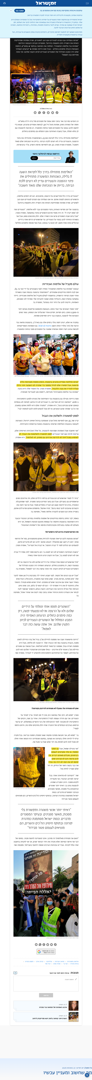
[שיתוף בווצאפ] (39, 113)
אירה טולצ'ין (44, 109)
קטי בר (65, 964)
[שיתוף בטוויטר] (48, 113)
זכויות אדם (39, 961)
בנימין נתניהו (74, 964)
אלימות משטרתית (73, 961)
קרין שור (47, 964)
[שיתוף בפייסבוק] (44, 113)
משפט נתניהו (29, 961)
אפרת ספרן (56, 964)
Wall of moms (44, 326)
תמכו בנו (20, 10)
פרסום (46, 995)
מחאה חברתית (59, 961)
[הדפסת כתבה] (35, 113)
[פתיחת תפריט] (4, 3)
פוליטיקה (49, 961)
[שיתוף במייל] (52, 113)
